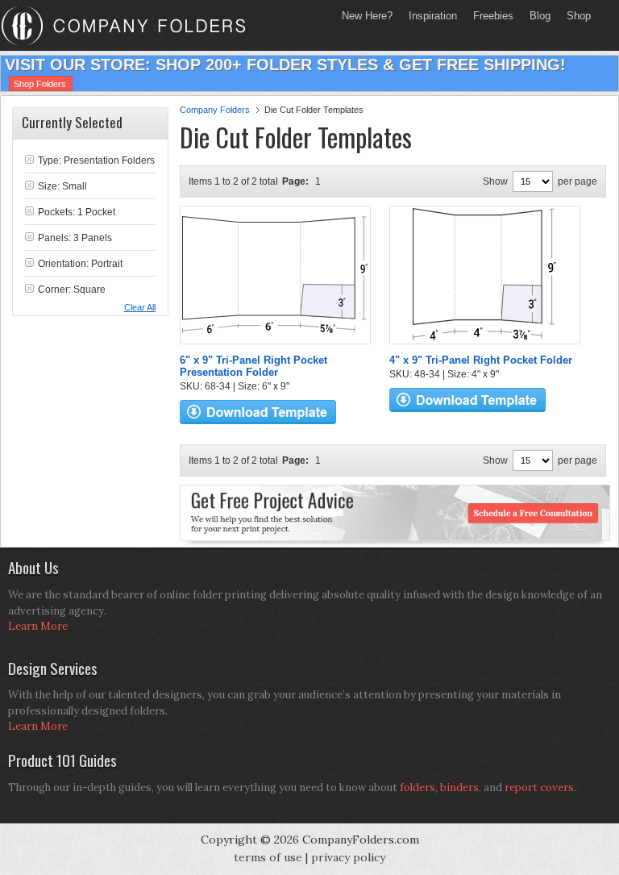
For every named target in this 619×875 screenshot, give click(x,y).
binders (459, 787)
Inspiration (433, 16)
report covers (539, 787)
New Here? (367, 16)
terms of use (268, 857)
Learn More (38, 626)
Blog (540, 16)
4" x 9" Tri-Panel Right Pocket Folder (480, 360)
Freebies (489, 16)
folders (417, 787)
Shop (575, 16)
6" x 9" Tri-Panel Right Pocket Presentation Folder (253, 366)
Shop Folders (40, 84)
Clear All (140, 307)
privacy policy (348, 857)
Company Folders (215, 110)
